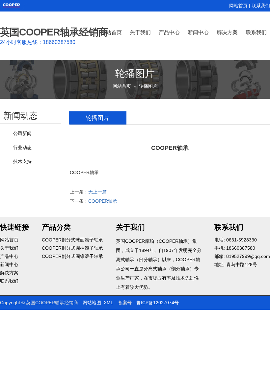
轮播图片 (148, 86)
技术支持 (22, 161)
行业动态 (22, 147)
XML (108, 302)
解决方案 (227, 32)
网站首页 (238, 5)
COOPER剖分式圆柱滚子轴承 (72, 248)
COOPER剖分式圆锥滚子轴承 (72, 256)
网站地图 (92, 302)
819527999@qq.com (248, 256)
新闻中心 (198, 32)
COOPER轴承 (102, 201)
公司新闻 (22, 133)
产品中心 (169, 32)
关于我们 (140, 32)
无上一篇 (97, 191)
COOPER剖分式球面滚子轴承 (72, 239)
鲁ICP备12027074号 (157, 302)
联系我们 (261, 5)
